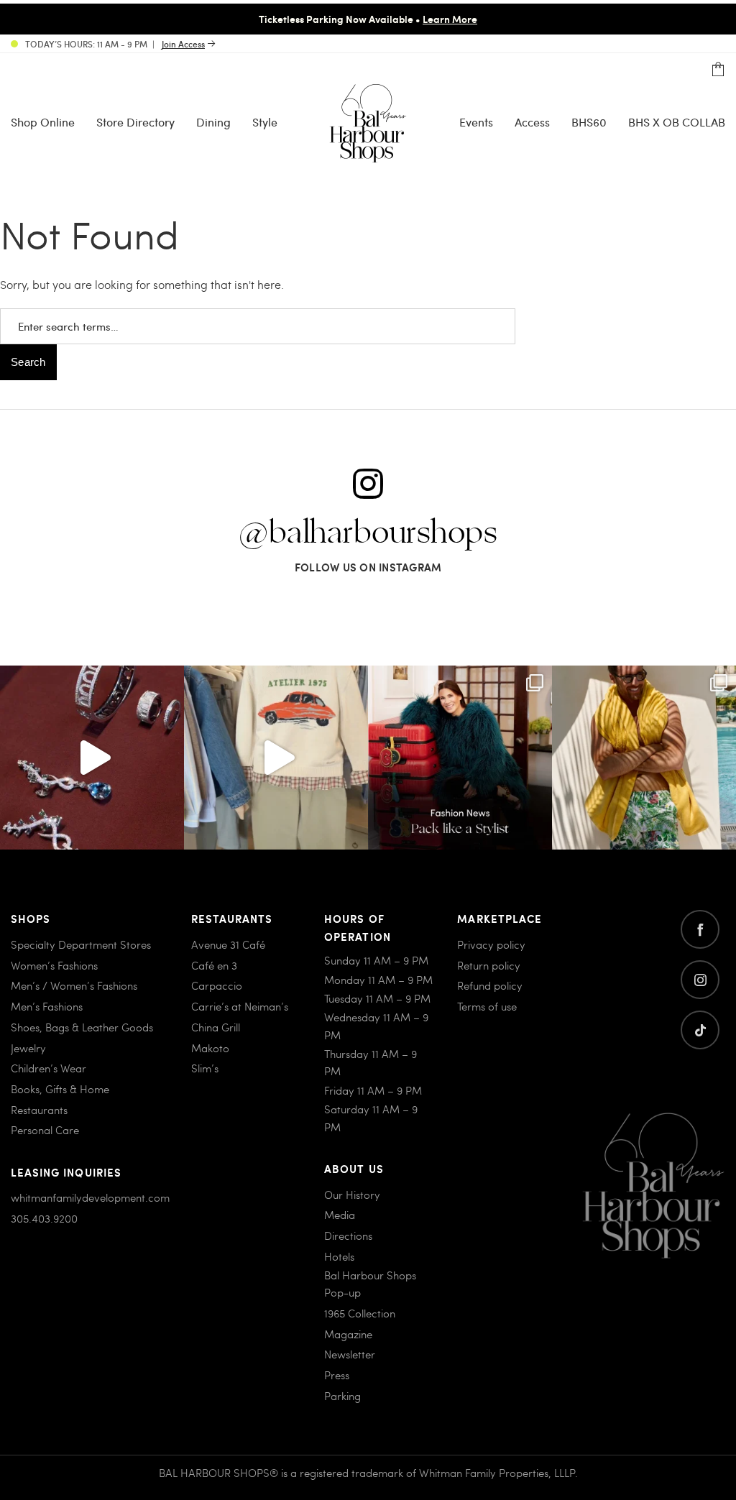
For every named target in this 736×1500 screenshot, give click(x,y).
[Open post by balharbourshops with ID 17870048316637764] (276, 758)
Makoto (210, 1048)
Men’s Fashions (47, 1006)
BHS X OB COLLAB (676, 121)
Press (336, 1375)
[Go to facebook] (700, 929)
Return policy (488, 965)
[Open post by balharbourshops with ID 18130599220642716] (460, 758)
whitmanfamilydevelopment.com (90, 1197)
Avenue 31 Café (228, 944)
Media (339, 1214)
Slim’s (204, 1068)
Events (476, 121)
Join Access (183, 44)
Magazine (348, 1334)
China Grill (215, 1027)
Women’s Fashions (54, 965)
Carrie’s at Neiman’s (239, 1006)
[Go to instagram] (700, 979)
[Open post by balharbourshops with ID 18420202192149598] (92, 758)
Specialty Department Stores (81, 944)
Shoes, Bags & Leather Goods (82, 1027)
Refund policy (490, 985)
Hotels (339, 1256)
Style (264, 121)
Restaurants (39, 1110)
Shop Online (43, 121)
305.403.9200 (44, 1218)
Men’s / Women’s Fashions (74, 985)
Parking (342, 1396)
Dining (213, 121)
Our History (352, 1194)
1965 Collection (359, 1313)
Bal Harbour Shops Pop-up (370, 1283)
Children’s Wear (48, 1068)
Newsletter (349, 1354)
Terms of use (487, 1006)
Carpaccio (216, 985)
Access (532, 121)
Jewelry (28, 1048)
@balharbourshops (368, 533)
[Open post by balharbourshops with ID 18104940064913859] (644, 758)
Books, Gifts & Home (60, 1089)
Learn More (450, 18)
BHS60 (589, 121)
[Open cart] (718, 70)
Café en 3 (214, 965)
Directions (348, 1235)
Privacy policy (491, 944)
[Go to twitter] (700, 1030)
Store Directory (135, 121)
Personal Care (45, 1130)
